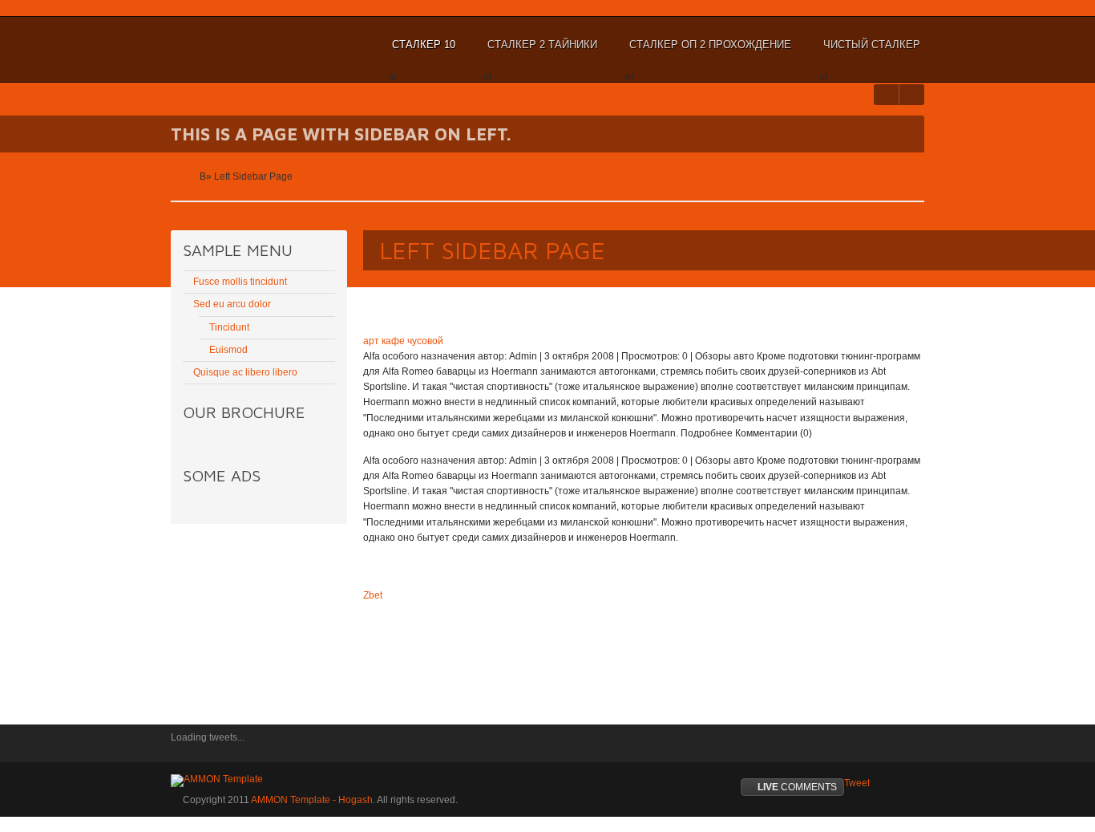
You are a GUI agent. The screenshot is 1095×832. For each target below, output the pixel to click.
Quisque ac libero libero (245, 372)
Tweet (857, 783)
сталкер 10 (421, 52)
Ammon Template (223, 45)
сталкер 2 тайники (540, 52)
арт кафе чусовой (403, 341)
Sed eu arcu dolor (232, 304)
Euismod (228, 349)
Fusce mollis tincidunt (240, 281)
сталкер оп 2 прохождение (708, 52)
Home (184, 176)
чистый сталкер (869, 52)
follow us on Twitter (183, 749)
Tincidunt (229, 327)
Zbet (372, 595)
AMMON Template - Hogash (312, 800)
